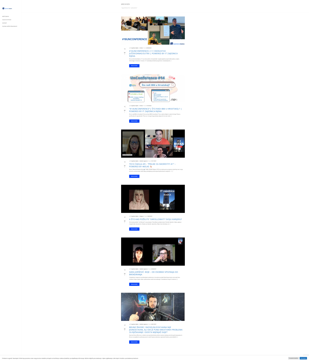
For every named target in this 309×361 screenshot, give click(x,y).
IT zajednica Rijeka (134, 48)
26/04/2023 (148, 48)
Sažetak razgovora (144, 161)
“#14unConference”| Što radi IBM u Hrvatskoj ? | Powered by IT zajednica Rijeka (155, 110)
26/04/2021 (153, 269)
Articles (141, 48)
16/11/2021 (153, 161)
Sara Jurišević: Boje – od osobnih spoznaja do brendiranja (153, 273)
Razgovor (142, 216)
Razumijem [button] (303, 358)
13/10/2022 (148, 105)
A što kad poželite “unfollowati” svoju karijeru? (155, 219)
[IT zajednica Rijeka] (11, 8)
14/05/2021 (149, 216)
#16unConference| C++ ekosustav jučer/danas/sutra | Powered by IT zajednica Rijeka (153, 53)
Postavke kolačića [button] (293, 358)
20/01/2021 (153, 324)
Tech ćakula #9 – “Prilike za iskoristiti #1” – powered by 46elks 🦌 (152, 165)
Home (206, 10)
